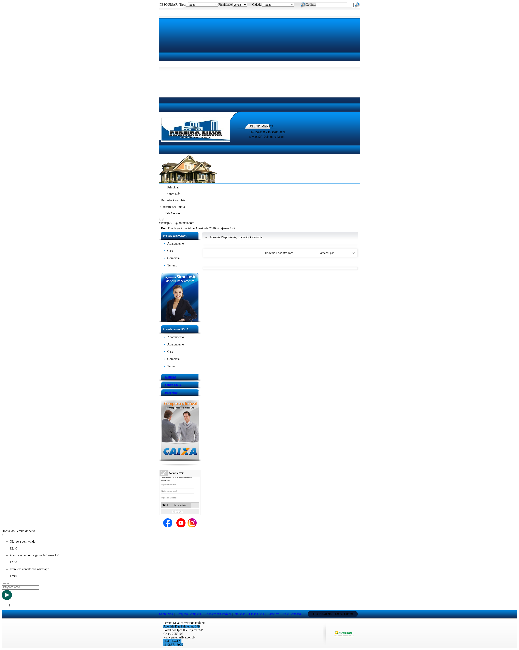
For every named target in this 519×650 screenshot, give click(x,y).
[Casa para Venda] (164, 251)
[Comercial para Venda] (164, 259)
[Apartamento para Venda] (164, 244)
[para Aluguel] (164, 338)
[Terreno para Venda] (164, 266)
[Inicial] (195, 140)
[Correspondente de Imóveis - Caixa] (180, 459)
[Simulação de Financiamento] (180, 320)
